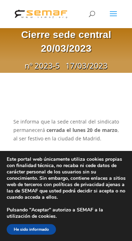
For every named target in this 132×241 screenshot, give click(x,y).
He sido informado (31, 229)
